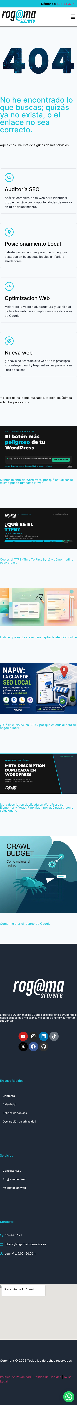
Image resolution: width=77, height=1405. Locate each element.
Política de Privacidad (15, 1377)
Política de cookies (15, 1113)
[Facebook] (33, 1046)
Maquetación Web (14, 1188)
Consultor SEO (12, 1171)
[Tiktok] (54, 1036)
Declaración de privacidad (19, 1121)
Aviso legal (9, 1104)
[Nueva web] (9, 340)
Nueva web (19, 352)
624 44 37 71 (66, 4)
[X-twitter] (23, 1046)
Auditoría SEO (22, 189)
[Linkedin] (43, 1036)
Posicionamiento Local (33, 244)
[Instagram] (33, 1036)
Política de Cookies (47, 1377)
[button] (73, 17)
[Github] (43, 1046)
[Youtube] (23, 1036)
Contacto (9, 1096)
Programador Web (14, 1179)
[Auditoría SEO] (9, 177)
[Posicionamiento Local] (9, 232)
